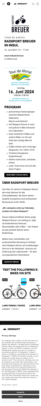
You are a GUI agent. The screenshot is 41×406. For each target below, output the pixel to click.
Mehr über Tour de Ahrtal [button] (17, 175)
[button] (8, 3)
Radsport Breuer (11, 262)
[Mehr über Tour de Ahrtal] (20, 85)
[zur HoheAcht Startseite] (20, 4)
